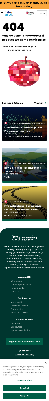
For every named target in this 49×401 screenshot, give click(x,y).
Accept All (24, 396)
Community (17, 309)
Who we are (16, 281)
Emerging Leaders (19, 305)
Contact (15, 291)
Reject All (24, 388)
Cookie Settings (24, 380)
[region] (24, 380)
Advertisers (16, 323)
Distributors (16, 326)
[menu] (2, 13)
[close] (46, 2)
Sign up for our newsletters (24, 341)
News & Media (17, 288)
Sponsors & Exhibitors (21, 330)
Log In (42, 13)
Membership (17, 302)
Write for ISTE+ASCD (20, 312)
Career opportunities (21, 284)
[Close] (46, 363)
